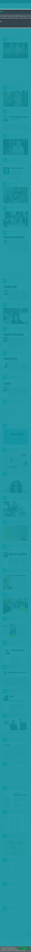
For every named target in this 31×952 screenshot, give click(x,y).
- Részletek (23, 950)
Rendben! (24, 948)
